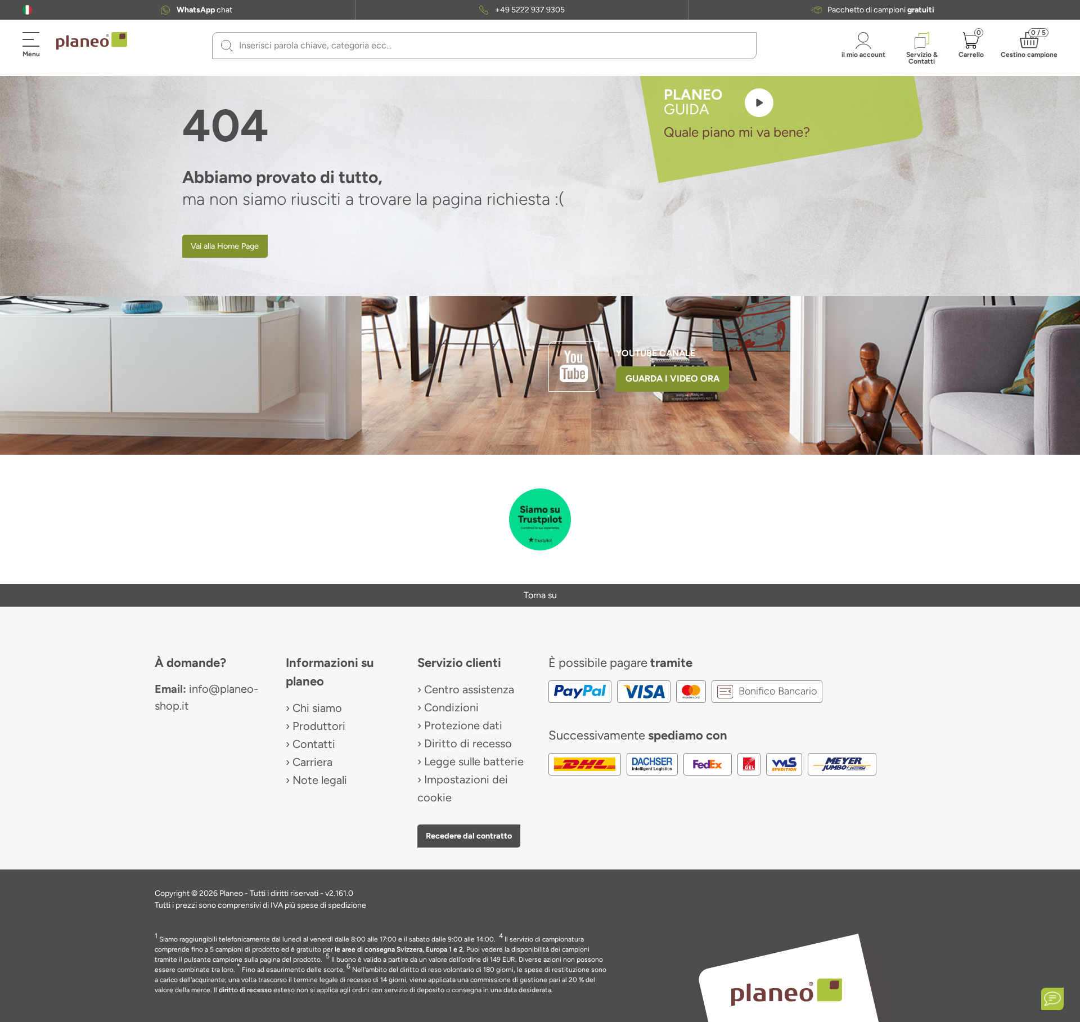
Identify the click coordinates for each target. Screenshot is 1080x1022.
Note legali (319, 780)
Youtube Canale (657, 353)
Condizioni (451, 707)
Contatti (313, 744)
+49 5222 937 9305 (530, 10)
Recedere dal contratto (469, 836)
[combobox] (491, 45)
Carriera (312, 762)
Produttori (318, 726)
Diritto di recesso (468, 743)
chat (204, 10)
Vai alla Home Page (225, 246)
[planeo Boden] (787, 991)
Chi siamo (317, 708)
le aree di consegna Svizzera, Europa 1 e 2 (399, 949)
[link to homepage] (91, 41)
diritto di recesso (245, 990)
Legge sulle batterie (474, 761)
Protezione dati (463, 725)
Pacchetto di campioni (880, 10)
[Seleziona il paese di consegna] (27, 10)
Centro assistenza (469, 689)
